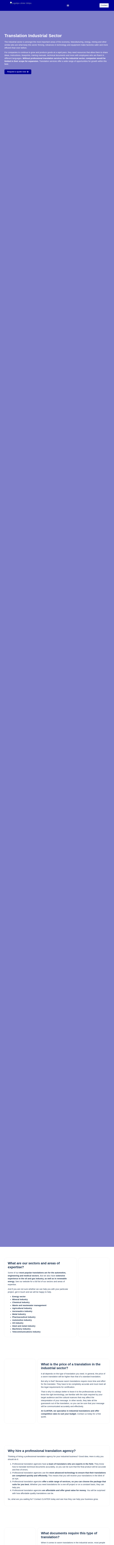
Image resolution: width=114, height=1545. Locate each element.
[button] (68, 5)
